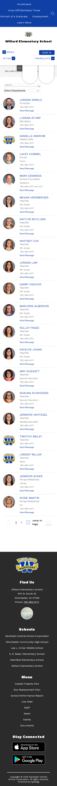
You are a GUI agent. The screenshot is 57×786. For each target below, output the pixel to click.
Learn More (24, 22)
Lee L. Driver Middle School (27, 647)
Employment (40, 16)
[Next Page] (28, 522)
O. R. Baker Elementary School (27, 653)
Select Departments (14, 90)
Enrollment (24, 4)
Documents (27, 725)
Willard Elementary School (27, 665)
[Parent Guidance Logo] (46, 74)
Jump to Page (37, 522)
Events (27, 719)
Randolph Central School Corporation (27, 636)
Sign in (46, 52)
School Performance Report (27, 695)
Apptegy (35, 781)
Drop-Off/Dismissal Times (24, 10)
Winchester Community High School (27, 642)
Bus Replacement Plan (27, 689)
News (27, 713)
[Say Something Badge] (30, 74)
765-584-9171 (31, 602)
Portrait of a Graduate (14, 16)
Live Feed (27, 701)
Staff (27, 707)
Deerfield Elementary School (27, 659)
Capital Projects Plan (27, 683)
